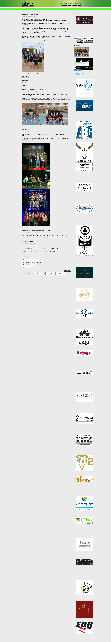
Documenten (66, 9)
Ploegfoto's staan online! (29, 264)
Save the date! (27, 267)
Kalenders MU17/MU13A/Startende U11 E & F (36, 231)
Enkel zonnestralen (30, 14)
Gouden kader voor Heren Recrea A (31, 259)
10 (54, 273)
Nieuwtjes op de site (28, 241)
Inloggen (77, 70)
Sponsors (50, 9)
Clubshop (72, 9)
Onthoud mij (76, 67)
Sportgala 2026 (27, 130)
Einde (64, 273)
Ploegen (24, 9)
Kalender (31, 9)
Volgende (59, 273)
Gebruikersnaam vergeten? (79, 73)
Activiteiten (57, 9)
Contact (37, 9)
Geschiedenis (43, 9)
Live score (78, 9)
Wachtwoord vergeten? (78, 74)
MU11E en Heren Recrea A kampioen (33, 90)
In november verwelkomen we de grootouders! (33, 262)
